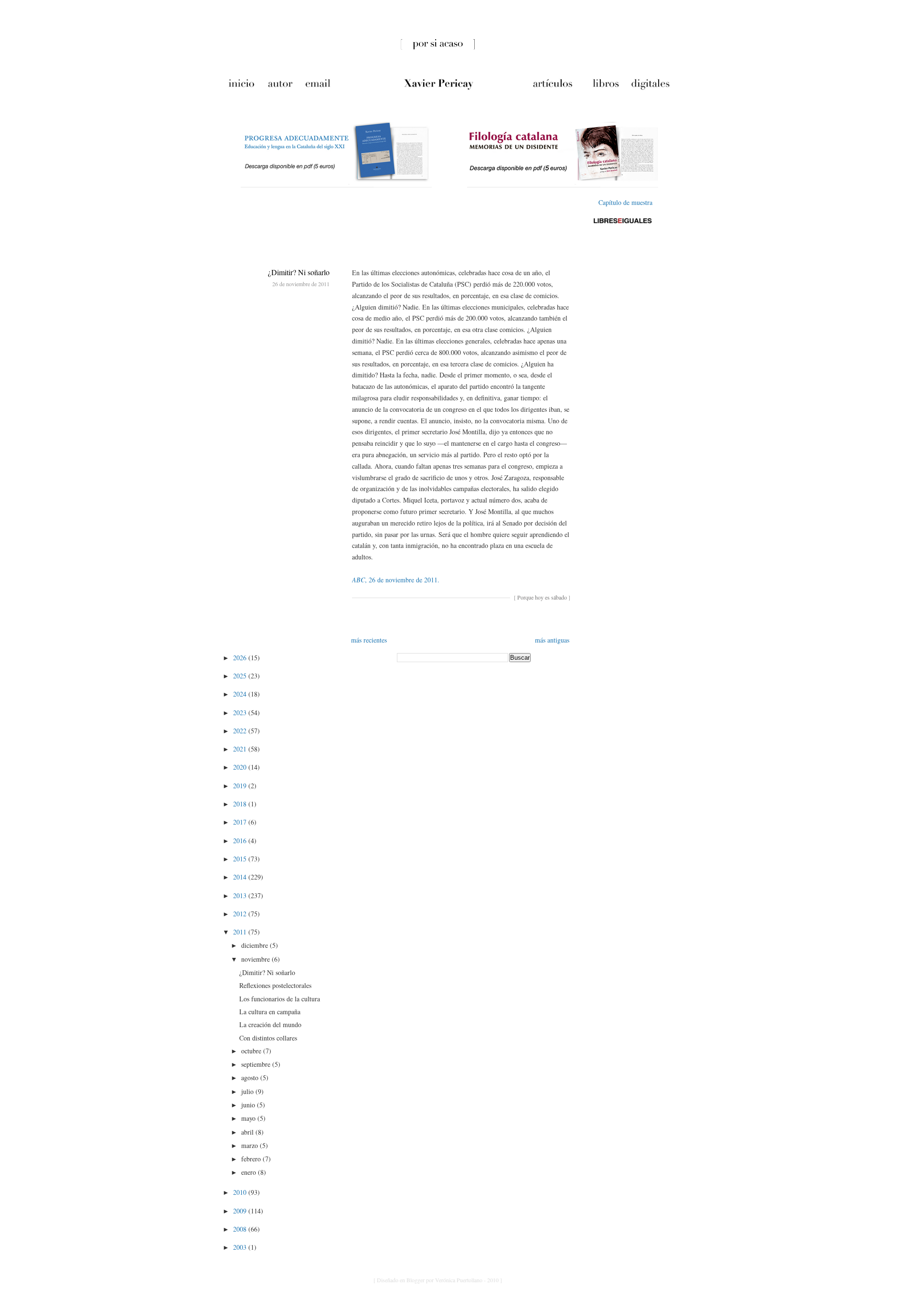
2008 (240, 1229)
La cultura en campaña (269, 1011)
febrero (252, 1158)
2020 (240, 767)
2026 (240, 657)
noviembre (256, 959)
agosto (250, 1077)
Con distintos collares (268, 1037)
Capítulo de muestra (625, 202)
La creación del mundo (270, 1024)
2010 (240, 1192)
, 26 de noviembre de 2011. (395, 579)
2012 (240, 913)
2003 (240, 1247)
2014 (240, 876)
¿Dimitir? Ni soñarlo (299, 272)
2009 (240, 1210)
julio (248, 1091)
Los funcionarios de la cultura (279, 998)
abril (248, 1132)
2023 (240, 712)
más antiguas (552, 639)
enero (249, 1172)
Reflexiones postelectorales (275, 985)
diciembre (255, 945)
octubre (252, 1050)
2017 (240, 821)
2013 (240, 895)
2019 (240, 785)
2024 (240, 693)
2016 (240, 840)
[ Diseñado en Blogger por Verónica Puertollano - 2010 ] (437, 1280)
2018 (240, 803)
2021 (240, 748)
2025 (240, 675)
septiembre (256, 1064)
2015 (240, 858)
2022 (240, 730)
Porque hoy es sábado (542, 597)
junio (249, 1104)
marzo (250, 1145)
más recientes (369, 639)
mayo (249, 1118)
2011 (240, 931)
